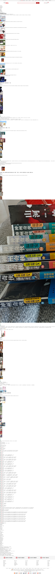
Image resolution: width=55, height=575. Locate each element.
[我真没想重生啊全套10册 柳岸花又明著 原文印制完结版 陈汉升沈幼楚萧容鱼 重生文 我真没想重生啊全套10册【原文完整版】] (2, 24)
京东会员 (33, 0)
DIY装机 (48, 562)
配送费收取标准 (16, 564)
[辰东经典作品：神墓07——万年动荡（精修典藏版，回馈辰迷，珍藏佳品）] (8, 483)
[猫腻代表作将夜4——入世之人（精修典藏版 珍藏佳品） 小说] (7, 494)
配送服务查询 (15, 563)
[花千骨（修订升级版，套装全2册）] (3, 389)
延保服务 (48, 563)
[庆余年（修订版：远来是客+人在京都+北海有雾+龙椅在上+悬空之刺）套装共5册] (9, 450)
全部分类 (1, 5)
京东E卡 (48, 564)
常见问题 (4, 564)
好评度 (2, 84)
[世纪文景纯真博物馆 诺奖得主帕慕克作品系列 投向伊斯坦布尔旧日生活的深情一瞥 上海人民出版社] (2, 48)
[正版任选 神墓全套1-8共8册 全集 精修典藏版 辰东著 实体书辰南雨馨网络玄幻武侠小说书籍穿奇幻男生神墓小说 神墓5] (13, 518)
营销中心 (21, 568)
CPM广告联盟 (1, 555)
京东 (8, 3)
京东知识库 (1, 6)
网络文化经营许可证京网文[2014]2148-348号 (30, 570)
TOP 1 (0, 120)
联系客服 (13, 568)
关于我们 (7, 568)
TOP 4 (0, 385)
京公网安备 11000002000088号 (16, 569)
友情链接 (27, 568)
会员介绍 (4, 562)
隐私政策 (38, 568)
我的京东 (30, 0)
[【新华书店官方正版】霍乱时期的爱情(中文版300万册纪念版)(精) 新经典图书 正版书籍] (2, 36)
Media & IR (48, 568)
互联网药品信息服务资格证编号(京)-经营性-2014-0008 (31, 569)
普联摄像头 (1, 7)
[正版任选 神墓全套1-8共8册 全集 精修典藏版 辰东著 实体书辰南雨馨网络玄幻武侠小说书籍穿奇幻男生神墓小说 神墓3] (13, 516)
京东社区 (33, 568)
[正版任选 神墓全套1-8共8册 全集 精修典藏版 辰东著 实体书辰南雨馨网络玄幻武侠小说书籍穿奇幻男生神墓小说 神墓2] (13, 520)
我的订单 (27, 0)
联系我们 (10, 568)
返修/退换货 (37, 564)
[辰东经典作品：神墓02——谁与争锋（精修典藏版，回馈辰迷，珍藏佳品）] (8, 485)
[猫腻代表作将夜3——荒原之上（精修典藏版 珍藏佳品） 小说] (7, 461)
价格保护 (37, 562)
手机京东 (39, 0)
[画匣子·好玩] (1, 452)
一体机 (0, 8)
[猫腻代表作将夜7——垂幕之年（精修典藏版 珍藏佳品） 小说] (7, 498)
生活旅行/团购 (4, 563)
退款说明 (37, 563)
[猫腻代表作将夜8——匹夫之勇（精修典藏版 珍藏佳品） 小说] (7, 463)
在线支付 (26, 562)
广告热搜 (13, 555)
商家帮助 (18, 568)
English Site (44, 568)
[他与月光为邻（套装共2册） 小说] (3, 79)
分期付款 (26, 563)
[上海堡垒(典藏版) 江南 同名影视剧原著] (4, 509)
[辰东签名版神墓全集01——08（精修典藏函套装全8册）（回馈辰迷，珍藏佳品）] (9, 474)
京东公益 (41, 568)
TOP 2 (0, 165)
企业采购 (36, 0)
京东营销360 (10, 555)
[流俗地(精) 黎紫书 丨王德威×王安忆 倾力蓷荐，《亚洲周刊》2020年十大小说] (2, 42)
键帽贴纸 (1, 10)
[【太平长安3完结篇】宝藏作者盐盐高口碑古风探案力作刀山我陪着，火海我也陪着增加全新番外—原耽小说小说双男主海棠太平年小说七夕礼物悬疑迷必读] (17, 507)
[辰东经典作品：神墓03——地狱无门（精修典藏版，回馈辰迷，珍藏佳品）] (8, 472)
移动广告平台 (4, 555)
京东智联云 (7, 555)
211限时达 (15, 562)
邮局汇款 (26, 564)
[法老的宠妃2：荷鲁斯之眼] (3, 505)
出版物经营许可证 (23, 570)
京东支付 (28, 571)
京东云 (30, 571)
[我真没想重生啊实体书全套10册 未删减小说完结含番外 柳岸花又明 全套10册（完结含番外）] (2, 30)
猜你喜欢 (1, 15)
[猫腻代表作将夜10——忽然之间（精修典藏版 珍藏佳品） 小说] (7, 496)
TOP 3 (0, 330)
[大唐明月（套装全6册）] (3, 448)
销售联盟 (30, 568)
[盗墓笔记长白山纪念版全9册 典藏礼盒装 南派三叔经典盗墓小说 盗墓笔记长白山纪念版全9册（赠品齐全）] (2, 18)
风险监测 (35, 568)
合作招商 (15, 568)
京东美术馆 (1, 11)
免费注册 (24, 0)
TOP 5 (0, 444)
